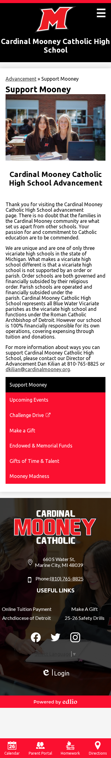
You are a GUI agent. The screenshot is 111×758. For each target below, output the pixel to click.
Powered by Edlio (55, 702)
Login (55, 673)
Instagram (75, 637)
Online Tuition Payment (26, 609)
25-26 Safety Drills (85, 618)
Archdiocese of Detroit (26, 618)
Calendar (12, 753)
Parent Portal (40, 753)
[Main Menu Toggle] (101, 13)
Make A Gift (84, 609)
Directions (98, 753)
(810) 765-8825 (67, 578)
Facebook (35, 637)
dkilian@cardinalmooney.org (38, 369)
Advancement (21, 79)
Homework (70, 753)
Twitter (55, 637)
